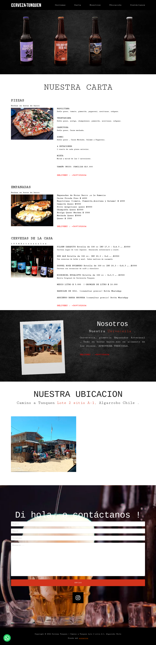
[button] (7, 638)
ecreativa (83, 638)
